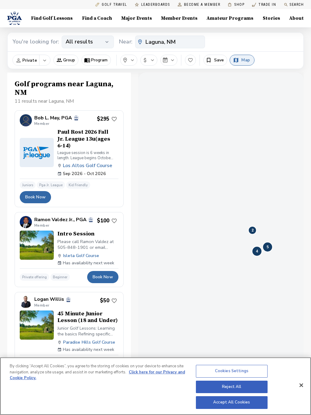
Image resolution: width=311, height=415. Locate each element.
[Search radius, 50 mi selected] (128, 60)
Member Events (179, 18)
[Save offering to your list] (114, 119)
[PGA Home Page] (14, 18)
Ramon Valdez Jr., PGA (60, 220)
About (296, 18)
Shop (236, 5)
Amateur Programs (230, 18)
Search (296, 4)
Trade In (264, 5)
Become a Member (202, 5)
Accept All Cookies (231, 402)
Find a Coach (97, 18)
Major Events (136, 18)
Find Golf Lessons (52, 18)
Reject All (231, 386)
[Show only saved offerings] (190, 60)
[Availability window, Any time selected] (168, 60)
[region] (155, 386)
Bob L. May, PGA (53, 118)
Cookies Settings (231, 371)
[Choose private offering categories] (44, 60)
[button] (65, 60)
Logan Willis (49, 299)
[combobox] (170, 42)
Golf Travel (114, 5)
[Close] (301, 385)
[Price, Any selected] (148, 60)
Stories (271, 18)
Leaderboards (155, 5)
